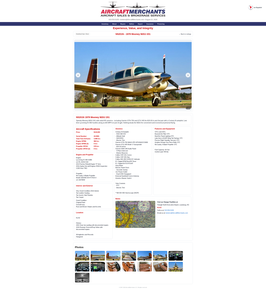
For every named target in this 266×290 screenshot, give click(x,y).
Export (140, 24)
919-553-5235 (169, 210)
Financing (160, 24)
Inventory (105, 24)
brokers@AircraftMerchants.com (132, 19)
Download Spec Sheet (82, 34)
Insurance (149, 24)
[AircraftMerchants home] (133, 9)
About (114, 24)
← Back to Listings (185, 34)
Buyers (122, 24)
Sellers (131, 24)
